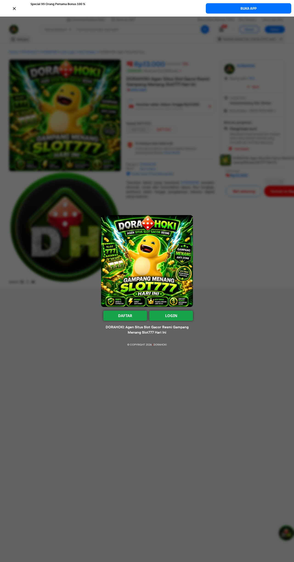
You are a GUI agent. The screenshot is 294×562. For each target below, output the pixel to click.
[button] (147, 8)
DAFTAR (125, 315)
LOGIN (171, 315)
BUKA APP (248, 8)
